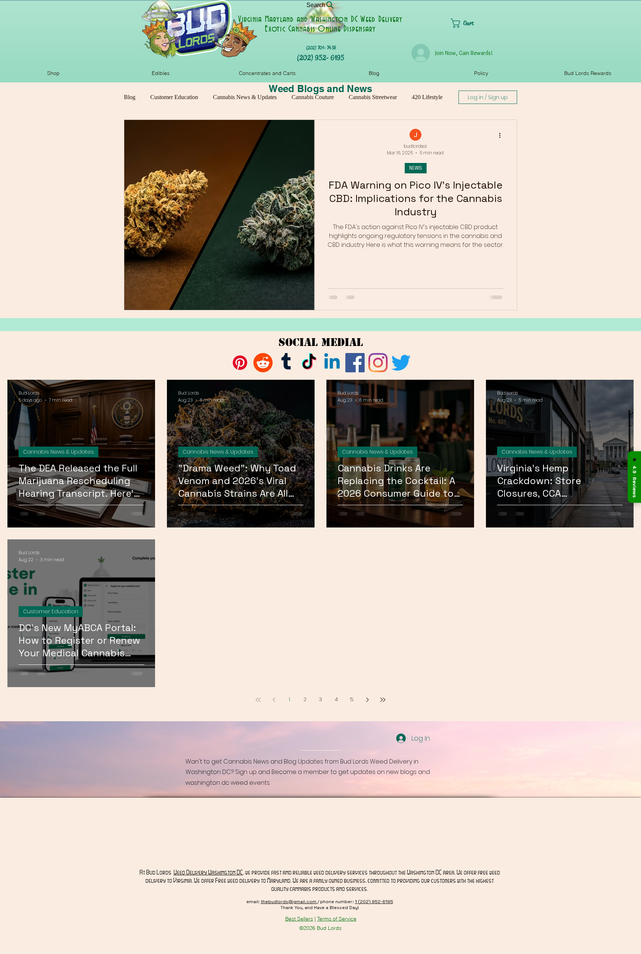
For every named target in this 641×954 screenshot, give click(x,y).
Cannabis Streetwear (373, 97)
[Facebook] (355, 362)
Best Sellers (299, 918)
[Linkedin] (332, 362)
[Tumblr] (286, 362)
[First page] (258, 699)
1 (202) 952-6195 (374, 902)
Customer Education (174, 97)
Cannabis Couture (313, 97)
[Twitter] (401, 362)
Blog (129, 97)
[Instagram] (378, 362)
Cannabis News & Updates (245, 97)
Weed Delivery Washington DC (208, 872)
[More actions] (502, 135)
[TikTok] (309, 362)
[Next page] (367, 699)
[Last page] (382, 699)
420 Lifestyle (427, 97)
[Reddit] (263, 362)
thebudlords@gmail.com (289, 902)
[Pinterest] (240, 362)
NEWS (415, 168)
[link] (474, 23)
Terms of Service (336, 918)
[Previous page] (273, 699)
